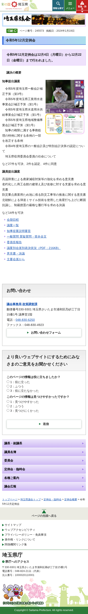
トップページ (10, 499)
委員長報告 (14, 242)
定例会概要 (70, 499)
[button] (58, 5)
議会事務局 (14, 304)
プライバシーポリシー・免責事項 (25, 534)
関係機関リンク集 (16, 544)
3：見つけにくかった (24, 410)
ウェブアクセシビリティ (20, 529)
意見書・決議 (16, 253)
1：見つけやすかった (24, 401)
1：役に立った (20, 382)
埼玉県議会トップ (30, 499)
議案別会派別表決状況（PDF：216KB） (34, 248)
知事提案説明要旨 (19, 231)
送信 (46, 424)
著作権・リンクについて (20, 539)
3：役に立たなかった (24, 390)
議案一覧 (13, 225)
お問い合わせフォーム (46, 332)
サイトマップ (13, 524)
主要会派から (16, 259)
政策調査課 (29, 304)
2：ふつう (17, 386)
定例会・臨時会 (53, 499)
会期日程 (13, 219)
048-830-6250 (25, 319)
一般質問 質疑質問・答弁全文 (27, 236)
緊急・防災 (82, 7)
